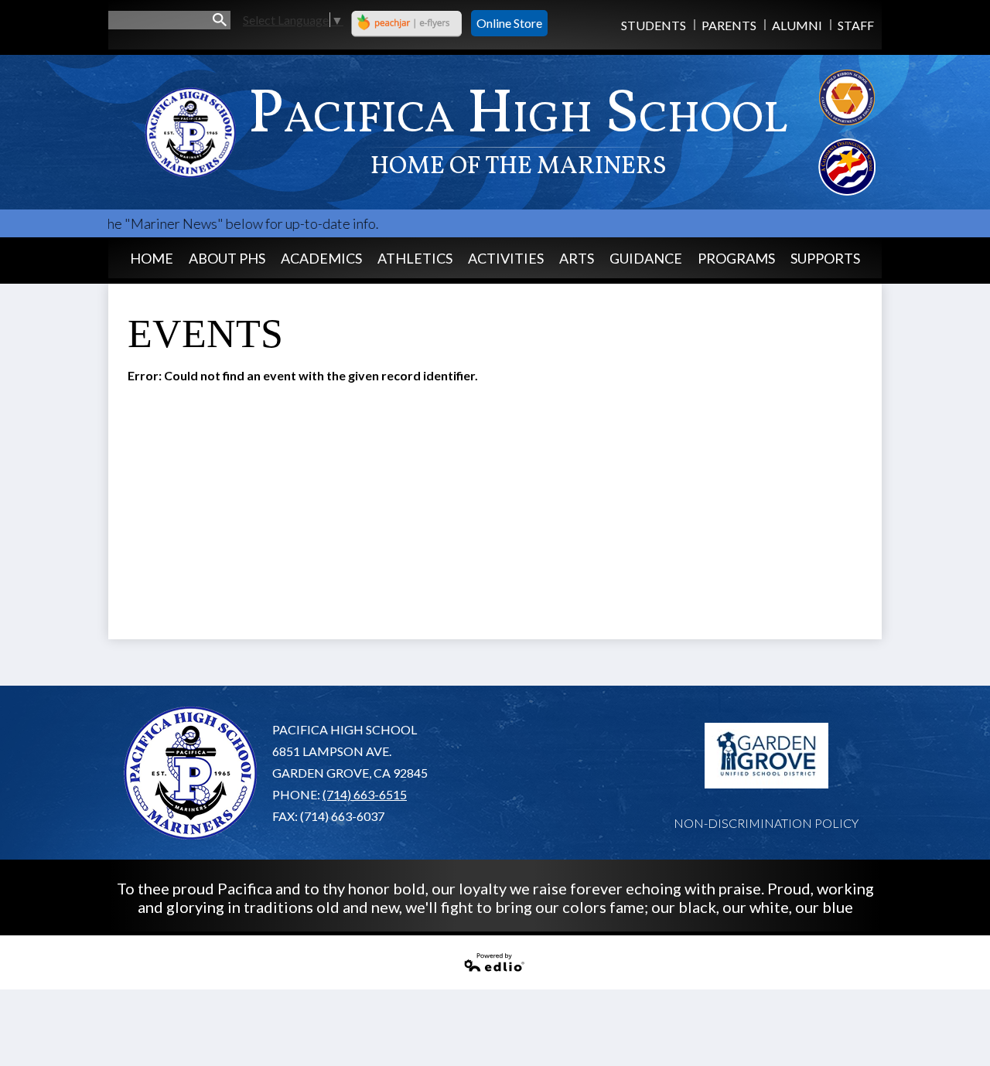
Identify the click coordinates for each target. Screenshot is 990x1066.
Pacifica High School (518, 128)
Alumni (797, 25)
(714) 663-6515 (365, 794)
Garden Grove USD (766, 756)
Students (653, 25)
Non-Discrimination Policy (766, 823)
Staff (856, 25)
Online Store (509, 22)
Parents (729, 25)
